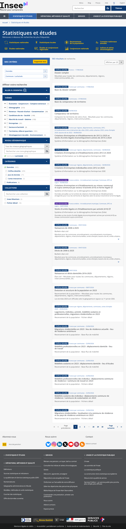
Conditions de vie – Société (22, 115)
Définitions (8, 469)
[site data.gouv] (76, 522)
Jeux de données (14, 175)
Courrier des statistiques (13, 494)
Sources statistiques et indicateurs (16, 473)
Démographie (17, 107)
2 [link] (79, 427)
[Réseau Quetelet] (43, 522)
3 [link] (84, 427)
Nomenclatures (9, 482)
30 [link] (102, 427)
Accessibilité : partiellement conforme (50, 526)
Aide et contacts (49, 505)
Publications (12, 182)
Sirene (46, 470)
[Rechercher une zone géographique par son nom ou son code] (47, 151)
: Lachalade (15, 156)
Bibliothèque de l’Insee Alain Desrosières (58, 490)
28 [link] (93, 427)
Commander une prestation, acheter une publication (59, 495)
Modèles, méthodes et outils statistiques (18, 490)
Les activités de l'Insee (92, 465)
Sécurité (96, 526)
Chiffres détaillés (14, 171)
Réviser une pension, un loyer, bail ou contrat (60, 461)
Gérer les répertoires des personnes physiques (61, 486)
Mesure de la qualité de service (95, 478)
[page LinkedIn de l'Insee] (59, 444)
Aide (106, 3)
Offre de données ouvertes (13, 498)
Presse (98, 3)
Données (10, 167)
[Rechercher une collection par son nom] (47, 194)
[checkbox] (7, 103)
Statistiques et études (22, 16)
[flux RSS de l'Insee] (82, 444)
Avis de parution (15, 444)
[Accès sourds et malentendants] (114, 4)
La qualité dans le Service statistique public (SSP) (21, 477)
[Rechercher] (108, 8)
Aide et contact (91, 443)
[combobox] (99, 8)
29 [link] (98, 427)
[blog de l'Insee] (76, 444)
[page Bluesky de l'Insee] (48, 444)
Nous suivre (48, 500)
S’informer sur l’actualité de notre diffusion (59, 482)
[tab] (26, 90)
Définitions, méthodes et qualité (55, 16)
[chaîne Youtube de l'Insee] (71, 444)
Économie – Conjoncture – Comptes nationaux (29, 104)
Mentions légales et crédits (23, 526)
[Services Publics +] (96, 522)
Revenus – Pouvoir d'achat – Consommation (28, 111)
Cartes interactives (15, 179)
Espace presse (49, 509)
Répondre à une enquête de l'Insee (56, 478)
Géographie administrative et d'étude (17, 486)
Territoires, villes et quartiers (23, 131)
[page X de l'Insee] (65, 444)
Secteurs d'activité (18, 127)
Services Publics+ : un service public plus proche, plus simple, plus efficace (101, 483)
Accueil (5, 22)
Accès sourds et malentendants (78, 526)
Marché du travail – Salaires (22, 119)
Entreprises (15, 123)
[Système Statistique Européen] (26, 522)
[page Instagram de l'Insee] (53, 444)
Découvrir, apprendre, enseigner (55, 474)
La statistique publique (92, 470)
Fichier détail (12, 203)
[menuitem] (4, 16)
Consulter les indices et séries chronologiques (60, 465)
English (122, 3)
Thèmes (118, 8)
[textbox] (89, 8)
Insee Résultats (13, 199)
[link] (112, 427)
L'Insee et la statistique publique (107, 16)
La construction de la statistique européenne (100, 474)
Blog (89, 3)
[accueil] (4, 16)
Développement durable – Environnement (27, 135)
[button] (118, 239)
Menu (81, 3)
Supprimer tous (40, 62)
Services (81, 16)
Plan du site (106, 526)
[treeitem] (26, 104)
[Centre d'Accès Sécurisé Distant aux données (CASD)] (60, 522)
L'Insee (86, 461)
